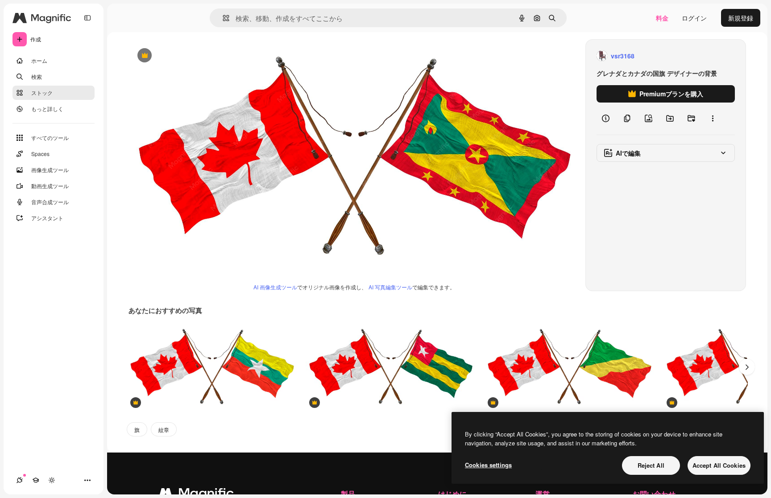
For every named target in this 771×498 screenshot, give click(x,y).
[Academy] (36, 480)
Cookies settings (488, 465)
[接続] (19, 480)
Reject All (651, 465)
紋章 (163, 429)
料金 (662, 17)
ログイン (694, 17)
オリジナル (190, 56)
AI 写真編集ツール (390, 287)
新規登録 (740, 17)
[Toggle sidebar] (87, 18)
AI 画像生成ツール (275, 287)
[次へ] (747, 367)
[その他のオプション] (712, 119)
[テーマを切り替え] (52, 480)
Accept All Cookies (719, 465)
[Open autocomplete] (222, 18)
